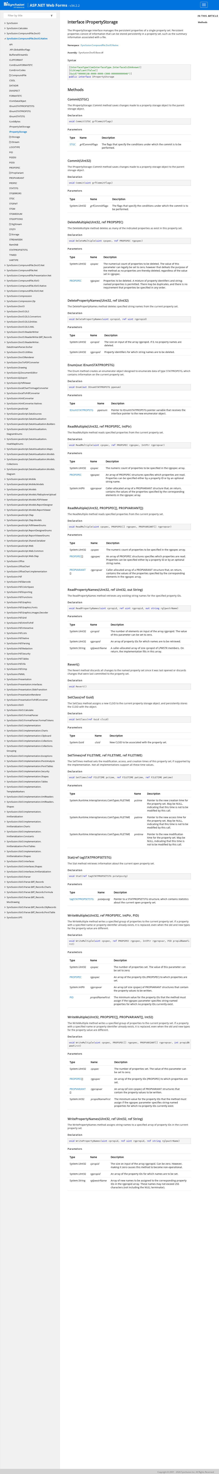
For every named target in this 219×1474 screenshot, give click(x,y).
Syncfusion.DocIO (16, 306)
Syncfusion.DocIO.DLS (18, 311)
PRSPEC (13, 183)
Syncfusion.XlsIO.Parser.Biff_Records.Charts (29, 887)
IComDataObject (17, 100)
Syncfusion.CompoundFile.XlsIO (23, 280)
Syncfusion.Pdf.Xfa (16, 663)
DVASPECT (14, 90)
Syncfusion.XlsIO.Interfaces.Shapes (24, 866)
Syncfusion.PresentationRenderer (24, 694)
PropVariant (17, 172)
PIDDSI (12, 157)
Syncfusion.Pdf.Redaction (20, 648)
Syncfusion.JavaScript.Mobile (21, 479)
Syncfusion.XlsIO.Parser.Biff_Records (25, 881)
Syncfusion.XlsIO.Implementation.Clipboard (29, 735)
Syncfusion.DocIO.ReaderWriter (23, 331)
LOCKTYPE (14, 147)
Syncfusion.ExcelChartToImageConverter (27, 388)
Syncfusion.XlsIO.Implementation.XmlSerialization (24, 814)
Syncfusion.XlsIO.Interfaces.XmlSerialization (29, 871)
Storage (15, 234)
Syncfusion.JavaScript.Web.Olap (23, 556)
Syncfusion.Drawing (17, 367)
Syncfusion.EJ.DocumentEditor (22, 372)
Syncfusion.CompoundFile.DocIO (23, 33)
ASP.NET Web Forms (48, 5)
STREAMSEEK (16, 239)
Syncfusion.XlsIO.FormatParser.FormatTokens (30, 720)
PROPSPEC (14, 167)
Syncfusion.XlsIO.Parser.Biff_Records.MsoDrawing (25, 900)
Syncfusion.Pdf (14, 576)
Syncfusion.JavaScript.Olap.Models (24, 520)
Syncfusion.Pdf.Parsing (18, 643)
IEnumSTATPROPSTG (20, 111)
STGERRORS (15, 193)
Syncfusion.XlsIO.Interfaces (20, 861)
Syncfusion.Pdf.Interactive (20, 627)
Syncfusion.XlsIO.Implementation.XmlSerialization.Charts (24, 824)
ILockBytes (14, 121)
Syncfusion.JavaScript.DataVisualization (26, 418)
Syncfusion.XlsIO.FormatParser (22, 715)
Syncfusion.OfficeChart (18, 566)
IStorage (15, 136)
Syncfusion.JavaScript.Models (21, 489)
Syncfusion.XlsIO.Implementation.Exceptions (29, 755)
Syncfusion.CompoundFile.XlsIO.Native (26, 285)
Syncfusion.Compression (19, 296)
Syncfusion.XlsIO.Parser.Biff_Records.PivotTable (31, 912)
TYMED (12, 254)
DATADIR (13, 85)
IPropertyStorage (18, 131)
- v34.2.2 (74, 5)
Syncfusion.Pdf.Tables (18, 658)
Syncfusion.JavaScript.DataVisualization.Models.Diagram (31, 471)
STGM (12, 208)
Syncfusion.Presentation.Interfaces (24, 684)
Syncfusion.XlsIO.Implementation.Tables (27, 781)
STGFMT (13, 203)
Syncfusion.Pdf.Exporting (19, 592)
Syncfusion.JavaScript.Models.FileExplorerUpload (31, 494)
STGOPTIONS (16, 219)
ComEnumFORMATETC (21, 65)
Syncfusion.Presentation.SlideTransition (27, 689)
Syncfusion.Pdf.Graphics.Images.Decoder (27, 612)
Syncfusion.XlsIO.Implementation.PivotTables (30, 766)
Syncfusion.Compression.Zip (21, 301)
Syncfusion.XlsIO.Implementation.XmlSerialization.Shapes (24, 854)
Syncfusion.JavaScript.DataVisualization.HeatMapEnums (27, 441)
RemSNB (13, 244)
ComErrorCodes (17, 70)
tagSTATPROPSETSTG (82, 899)
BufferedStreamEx (18, 54)
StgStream (16, 224)
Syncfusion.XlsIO (15, 704)
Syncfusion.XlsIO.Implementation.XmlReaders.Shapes (30, 804)
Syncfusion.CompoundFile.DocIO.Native (27, 38)
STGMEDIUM (15, 213)
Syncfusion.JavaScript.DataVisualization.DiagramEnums (27, 431)
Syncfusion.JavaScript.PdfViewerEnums (26, 525)
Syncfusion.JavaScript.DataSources (24, 413)
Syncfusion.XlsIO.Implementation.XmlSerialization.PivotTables (24, 844)
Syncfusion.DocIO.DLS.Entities (22, 321)
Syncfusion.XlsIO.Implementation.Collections (29, 740)
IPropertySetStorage (19, 126)
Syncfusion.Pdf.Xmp (17, 669)
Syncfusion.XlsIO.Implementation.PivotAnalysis (31, 761)
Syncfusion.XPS (14, 917)
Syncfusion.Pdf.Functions (19, 597)
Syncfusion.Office (15, 561)
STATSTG (13, 188)
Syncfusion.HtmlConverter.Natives (24, 403)
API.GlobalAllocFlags (19, 49)
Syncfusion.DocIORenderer (20, 357)
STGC (12, 198)
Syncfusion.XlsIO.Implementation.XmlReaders (30, 796)
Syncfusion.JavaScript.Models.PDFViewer (27, 499)
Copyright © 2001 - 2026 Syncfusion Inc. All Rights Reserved (185, 1472)
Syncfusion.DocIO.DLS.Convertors (24, 316)
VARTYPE (13, 260)
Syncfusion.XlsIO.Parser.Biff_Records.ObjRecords (31, 907)
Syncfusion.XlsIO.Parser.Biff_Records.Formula (30, 892)
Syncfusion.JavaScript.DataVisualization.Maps (30, 448)
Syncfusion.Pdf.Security (18, 653)
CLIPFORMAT (16, 59)
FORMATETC (15, 95)
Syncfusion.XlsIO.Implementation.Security (28, 771)
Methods (202, 22)
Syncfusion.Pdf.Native (18, 638)
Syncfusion (12, 23)
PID (11, 152)
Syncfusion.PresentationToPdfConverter (27, 699)
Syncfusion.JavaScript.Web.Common (25, 550)
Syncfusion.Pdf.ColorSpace (20, 586)
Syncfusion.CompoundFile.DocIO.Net (25, 265)
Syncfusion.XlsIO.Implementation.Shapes (28, 776)
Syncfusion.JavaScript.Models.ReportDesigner (30, 504)
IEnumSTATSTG (17, 116)
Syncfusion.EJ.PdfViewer (19, 382)
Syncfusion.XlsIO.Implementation (24, 725)
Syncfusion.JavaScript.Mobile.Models (25, 484)
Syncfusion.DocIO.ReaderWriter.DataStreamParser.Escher (23, 345)
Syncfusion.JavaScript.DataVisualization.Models (30, 454)
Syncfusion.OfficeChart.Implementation (27, 571)
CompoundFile (18, 75)
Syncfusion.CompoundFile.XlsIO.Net (25, 290)
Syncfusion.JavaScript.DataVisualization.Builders (31, 424)
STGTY (12, 229)
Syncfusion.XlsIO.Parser (19, 876)
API (11, 44)
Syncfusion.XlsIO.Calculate (20, 710)
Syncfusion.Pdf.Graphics (19, 602)
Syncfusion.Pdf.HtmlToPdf (20, 622)
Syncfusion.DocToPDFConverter (23, 362)
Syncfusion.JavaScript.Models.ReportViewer (29, 509)
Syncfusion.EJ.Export (17, 377)
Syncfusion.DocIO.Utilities (20, 352)
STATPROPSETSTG (18, 249)
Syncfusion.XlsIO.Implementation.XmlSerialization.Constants (24, 834)
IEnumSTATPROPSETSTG (21, 106)
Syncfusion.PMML (16, 674)
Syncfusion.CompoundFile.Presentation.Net (29, 275)
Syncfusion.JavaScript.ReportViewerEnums (28, 535)
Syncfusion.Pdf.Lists (17, 633)
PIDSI (12, 162)
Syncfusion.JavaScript (17, 408)
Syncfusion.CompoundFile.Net (22, 270)
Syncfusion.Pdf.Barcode (19, 581)
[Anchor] (66, 89)
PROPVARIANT (16, 177)
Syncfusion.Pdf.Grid (17, 617)
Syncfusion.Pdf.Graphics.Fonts (22, 607)
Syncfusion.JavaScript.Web (20, 545)
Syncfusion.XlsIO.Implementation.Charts (27, 730)
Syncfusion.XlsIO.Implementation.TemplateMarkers (24, 789)
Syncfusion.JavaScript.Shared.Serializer (26, 540)
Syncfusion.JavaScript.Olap (20, 515)
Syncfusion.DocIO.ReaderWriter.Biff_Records (29, 337)
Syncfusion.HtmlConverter (20, 398)
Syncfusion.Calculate (17, 28)
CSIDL (12, 80)
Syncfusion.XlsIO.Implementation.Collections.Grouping (30, 748)
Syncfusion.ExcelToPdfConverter (23, 393)
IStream (15, 142)
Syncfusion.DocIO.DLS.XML (20, 326)
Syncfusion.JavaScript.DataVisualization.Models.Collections (31, 462)
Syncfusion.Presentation (19, 679)
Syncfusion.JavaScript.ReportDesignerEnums (29, 530)
